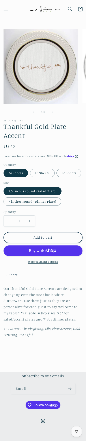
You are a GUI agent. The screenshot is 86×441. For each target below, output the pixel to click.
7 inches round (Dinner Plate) (32, 201)
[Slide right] (53, 112)
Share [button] (13, 275)
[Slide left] (33, 112)
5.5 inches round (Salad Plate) (32, 191)
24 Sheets (15, 173)
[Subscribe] (70, 388)
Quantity (10, 212)
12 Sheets (68, 173)
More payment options (43, 261)
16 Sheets (42, 173)
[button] (6, 9)
